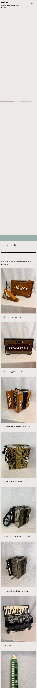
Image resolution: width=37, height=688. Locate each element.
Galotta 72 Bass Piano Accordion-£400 (15, 646)
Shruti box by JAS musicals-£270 (13, 372)
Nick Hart (5, 2)
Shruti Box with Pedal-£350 (12, 317)
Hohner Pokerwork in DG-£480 (13, 481)
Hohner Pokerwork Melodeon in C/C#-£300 (17, 536)
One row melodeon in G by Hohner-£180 (16, 591)
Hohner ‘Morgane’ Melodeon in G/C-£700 (16, 427)
